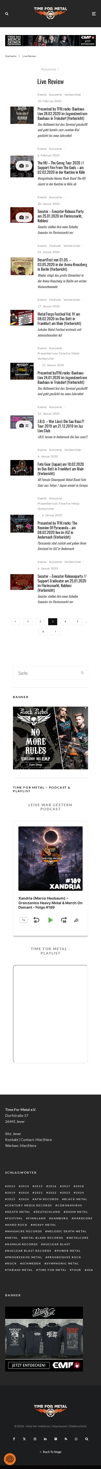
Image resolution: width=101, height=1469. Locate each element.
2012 (11, 1186)
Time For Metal (52, 1269)
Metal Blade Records (43, 1237)
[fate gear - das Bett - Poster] (22, 468)
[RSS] (66, 1438)
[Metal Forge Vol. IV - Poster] (22, 317)
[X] (24, 1438)
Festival (15, 1218)
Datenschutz (78, 1426)
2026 (25, 1199)
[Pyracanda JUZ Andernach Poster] (22, 523)
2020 (25, 1192)
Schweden (31, 1263)
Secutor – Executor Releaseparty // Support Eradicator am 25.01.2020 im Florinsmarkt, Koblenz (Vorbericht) (62, 583)
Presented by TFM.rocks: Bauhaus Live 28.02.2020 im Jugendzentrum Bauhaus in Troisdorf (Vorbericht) (62, 113)
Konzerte (55, 94)
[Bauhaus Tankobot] (22, 115)
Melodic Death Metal (67, 1231)
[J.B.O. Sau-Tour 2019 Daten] (22, 422)
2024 (80, 1192)
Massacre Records (24, 1231)
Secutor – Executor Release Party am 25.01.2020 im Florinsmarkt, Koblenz (61, 216)
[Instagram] (35, 1438)
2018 (80, 1186)
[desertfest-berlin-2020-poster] (22, 266)
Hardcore (83, 1218)
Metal (12, 1237)
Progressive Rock (64, 1257)
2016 (52, 1186)
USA (90, 1269)
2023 (66, 1192)
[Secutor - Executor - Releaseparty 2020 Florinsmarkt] (22, 215)
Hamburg (59, 1218)
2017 (66, 1186)
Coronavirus (69, 1205)
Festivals (55, 246)
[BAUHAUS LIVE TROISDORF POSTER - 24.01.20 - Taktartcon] (22, 371)
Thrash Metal (20, 1269)
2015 (39, 1186)
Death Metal (18, 1211)
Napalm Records (22, 1244)
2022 (52, 1192)
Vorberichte (72, 94)
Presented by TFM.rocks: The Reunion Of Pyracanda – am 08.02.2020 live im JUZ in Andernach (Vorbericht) (57, 529)
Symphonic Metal (63, 1263)
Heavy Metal (44, 1224)
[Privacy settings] (10, 1459)
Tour (76, 1269)
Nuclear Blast (56, 1244)
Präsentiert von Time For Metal (58, 353)
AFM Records (47, 1199)
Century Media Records (29, 1205)
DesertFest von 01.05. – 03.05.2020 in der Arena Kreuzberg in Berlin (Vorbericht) (62, 264)
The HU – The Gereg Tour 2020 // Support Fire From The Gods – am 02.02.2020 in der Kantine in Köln (61, 167)
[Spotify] (56, 1438)
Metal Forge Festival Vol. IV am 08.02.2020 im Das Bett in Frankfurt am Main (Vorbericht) (59, 318)
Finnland (37, 1218)
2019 (11, 1192)
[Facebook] (14, 1438)
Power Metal (69, 1250)
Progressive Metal (24, 1257)
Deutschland (48, 1211)
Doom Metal (77, 1211)
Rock (12, 1263)
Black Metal (75, 1199)
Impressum (59, 1426)
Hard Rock (17, 1224)
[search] (82, 673)
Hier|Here (43, 1139)
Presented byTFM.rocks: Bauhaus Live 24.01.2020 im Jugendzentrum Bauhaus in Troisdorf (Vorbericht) (62, 377)
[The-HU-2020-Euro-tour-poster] (22, 166)
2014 (25, 1186)
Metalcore (79, 1237)
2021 (39, 1192)
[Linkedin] (45, 1438)
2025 (11, 1199)
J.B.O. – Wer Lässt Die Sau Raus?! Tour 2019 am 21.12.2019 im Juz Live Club (61, 426)
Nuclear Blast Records (29, 1250)
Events (42, 94)
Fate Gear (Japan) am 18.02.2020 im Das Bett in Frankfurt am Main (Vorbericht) (61, 469)
